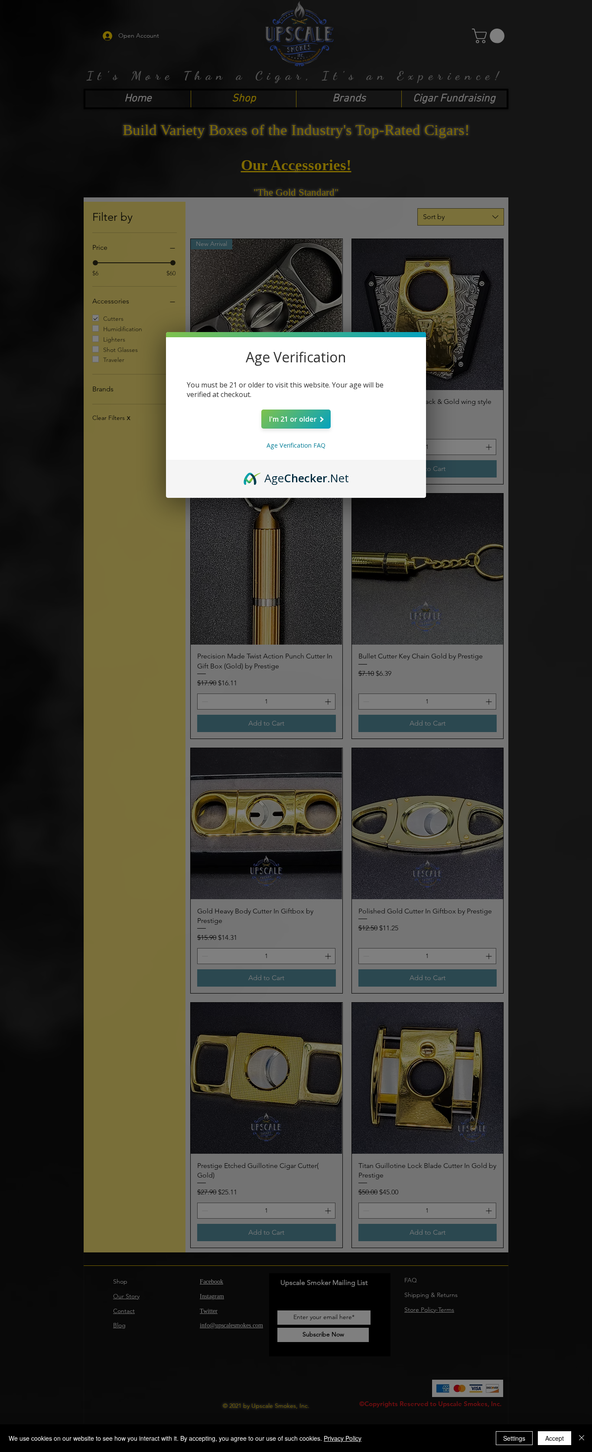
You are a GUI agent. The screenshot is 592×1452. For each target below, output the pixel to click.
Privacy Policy (342, 1438)
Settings (514, 1438)
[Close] (581, 1438)
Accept (554, 1438)
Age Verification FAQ (296, 445)
